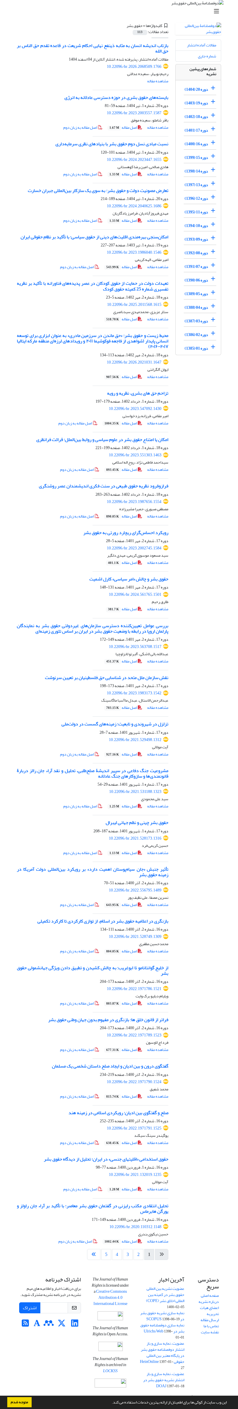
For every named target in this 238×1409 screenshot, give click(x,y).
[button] (110, 1403)
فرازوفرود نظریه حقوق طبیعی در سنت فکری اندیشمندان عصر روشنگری (103, 486)
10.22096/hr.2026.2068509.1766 (134, 66)
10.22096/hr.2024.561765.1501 (135, 594)
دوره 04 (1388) (196, 307)
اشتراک (30, 1307)
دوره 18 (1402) (196, 117)
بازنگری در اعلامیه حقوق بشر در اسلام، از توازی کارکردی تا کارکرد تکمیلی (102, 921)
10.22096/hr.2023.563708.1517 (135, 647)
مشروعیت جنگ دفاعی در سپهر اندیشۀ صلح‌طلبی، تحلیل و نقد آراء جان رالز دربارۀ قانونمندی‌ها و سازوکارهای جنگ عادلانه (92, 773)
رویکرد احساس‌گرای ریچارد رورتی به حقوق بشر (125, 532)
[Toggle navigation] (120, 11)
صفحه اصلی (210, 1295)
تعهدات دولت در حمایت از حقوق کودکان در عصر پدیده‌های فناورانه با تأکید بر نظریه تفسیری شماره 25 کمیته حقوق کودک (92, 286)
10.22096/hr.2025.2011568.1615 (134, 304)
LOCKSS (110, 1371)
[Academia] (37, 1325)
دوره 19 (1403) (196, 103)
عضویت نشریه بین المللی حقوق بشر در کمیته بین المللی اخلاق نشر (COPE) (165, 1295)
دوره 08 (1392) (196, 253)
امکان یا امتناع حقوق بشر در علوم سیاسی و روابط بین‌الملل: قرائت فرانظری (102, 439)
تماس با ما (211, 1326)
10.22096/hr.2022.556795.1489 (135, 890)
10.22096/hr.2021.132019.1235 (135, 1175)
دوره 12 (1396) (196, 198)
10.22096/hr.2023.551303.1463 (135, 455)
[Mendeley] (48, 1325)
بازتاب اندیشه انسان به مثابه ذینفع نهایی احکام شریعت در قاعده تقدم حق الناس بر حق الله (92, 48)
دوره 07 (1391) (196, 266)
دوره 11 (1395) (196, 212)
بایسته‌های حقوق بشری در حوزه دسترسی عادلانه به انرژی (116, 97)
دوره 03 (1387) (196, 321)
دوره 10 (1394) (196, 226)
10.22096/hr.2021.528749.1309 (135, 936)
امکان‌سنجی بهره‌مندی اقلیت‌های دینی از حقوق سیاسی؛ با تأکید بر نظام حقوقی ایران (94, 237)
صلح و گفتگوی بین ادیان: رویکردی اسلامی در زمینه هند (118, 1112)
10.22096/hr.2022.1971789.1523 (134, 1035)
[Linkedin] (74, 1325)
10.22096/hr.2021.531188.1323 (135, 792)
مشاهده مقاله (157, 81)
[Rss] (25, 1325)
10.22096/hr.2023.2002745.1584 (134, 548)
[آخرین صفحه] (93, 1254)
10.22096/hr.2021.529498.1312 (135, 740)
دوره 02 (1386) (196, 335)
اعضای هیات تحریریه (209, 1311)
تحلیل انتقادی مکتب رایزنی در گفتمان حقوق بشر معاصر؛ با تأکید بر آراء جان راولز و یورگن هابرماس (92, 1208)
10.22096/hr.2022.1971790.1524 (134, 1082)
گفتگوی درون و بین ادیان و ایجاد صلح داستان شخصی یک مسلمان (110, 1066)
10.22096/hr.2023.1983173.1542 (134, 693)
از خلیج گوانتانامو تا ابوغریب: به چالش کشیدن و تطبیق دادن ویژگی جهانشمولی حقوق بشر (92, 970)
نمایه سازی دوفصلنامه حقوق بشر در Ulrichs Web (162, 1328)
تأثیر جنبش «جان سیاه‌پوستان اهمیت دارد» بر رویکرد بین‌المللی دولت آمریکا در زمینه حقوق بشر (92, 872)
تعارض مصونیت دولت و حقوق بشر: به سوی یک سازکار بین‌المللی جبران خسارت (98, 190)
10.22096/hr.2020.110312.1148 (135, 1227)
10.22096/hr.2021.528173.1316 (135, 838)
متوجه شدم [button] (19, 1402)
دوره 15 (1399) (196, 157)
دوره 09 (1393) (196, 239)
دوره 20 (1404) (196, 89)
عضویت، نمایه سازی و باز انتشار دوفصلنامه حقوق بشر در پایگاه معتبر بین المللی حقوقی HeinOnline (162, 1352)
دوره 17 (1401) (196, 130)
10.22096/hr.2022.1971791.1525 (134, 1128)
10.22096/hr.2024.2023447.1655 (134, 160)
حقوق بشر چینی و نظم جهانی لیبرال (137, 822)
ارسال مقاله (210, 1320)
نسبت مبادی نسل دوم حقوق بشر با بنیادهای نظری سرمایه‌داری (111, 143)
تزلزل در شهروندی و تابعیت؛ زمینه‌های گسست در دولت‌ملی (115, 724)
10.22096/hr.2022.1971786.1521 (134, 989)
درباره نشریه (209, 1301)
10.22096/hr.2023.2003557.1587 (134, 113)
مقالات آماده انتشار (201, 45)
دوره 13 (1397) (196, 185)
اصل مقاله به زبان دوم (80, 127)
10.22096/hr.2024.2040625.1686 (134, 206)
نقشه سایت (210, 1332)
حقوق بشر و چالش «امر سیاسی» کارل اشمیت (128, 579)
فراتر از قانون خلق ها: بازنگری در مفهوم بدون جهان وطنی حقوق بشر (108, 1019)
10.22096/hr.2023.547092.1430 (135, 409)
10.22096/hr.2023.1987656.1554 (134, 502)
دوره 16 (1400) (196, 144)
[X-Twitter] (61, 1325)
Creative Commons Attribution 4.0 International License (110, 1298)
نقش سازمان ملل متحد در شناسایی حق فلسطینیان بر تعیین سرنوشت (106, 677)
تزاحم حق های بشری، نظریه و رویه (137, 393)
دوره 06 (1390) (196, 280)
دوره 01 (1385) (196, 348)
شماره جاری (207, 56)
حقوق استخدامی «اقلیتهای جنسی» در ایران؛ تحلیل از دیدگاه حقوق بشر (106, 1159)
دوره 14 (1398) (196, 171)
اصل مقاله (123, 127)
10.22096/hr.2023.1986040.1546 (134, 252)
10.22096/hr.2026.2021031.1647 (134, 362)
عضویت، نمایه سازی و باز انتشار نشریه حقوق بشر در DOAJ (163, 1380)
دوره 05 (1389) (196, 294)
